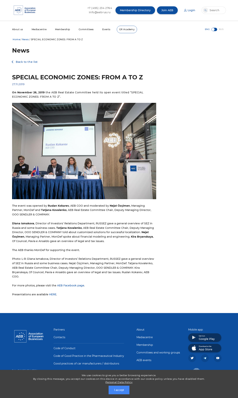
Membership (62, 29)
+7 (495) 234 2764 (99, 8)
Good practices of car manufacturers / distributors (86, 363)
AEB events (143, 360)
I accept (119, 389)
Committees (86, 29)
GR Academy (127, 29)
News (25, 39)
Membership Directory (135, 10)
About (140, 329)
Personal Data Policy (118, 382)
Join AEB (167, 10)
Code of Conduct (64, 348)
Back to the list (27, 62)
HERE (52, 294)
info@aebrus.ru (100, 12)
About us (17, 29)
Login (191, 10)
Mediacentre (39, 29)
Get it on (207, 338)
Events (106, 29)
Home (16, 39)
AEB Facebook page (70, 285)
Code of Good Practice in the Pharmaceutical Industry (89, 356)
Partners (59, 329)
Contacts (59, 337)
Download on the (205, 348)
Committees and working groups (158, 352)
